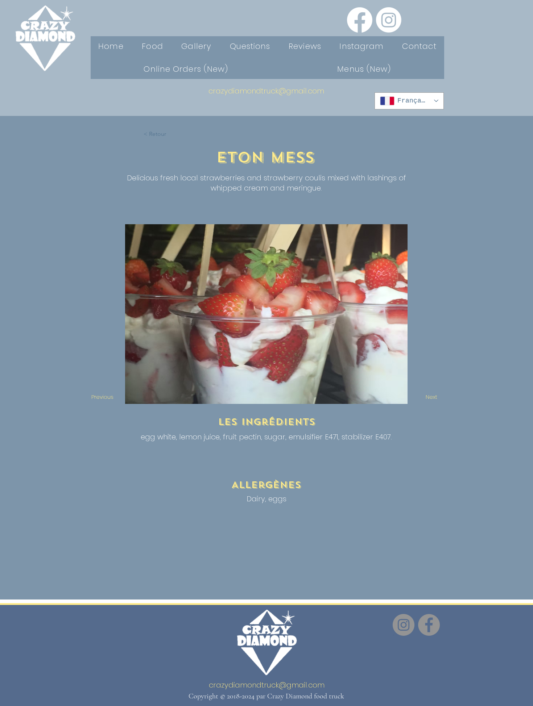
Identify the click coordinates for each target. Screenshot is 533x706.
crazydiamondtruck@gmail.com (266, 91)
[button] (167, 134)
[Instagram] (388, 20)
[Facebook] (359, 20)
